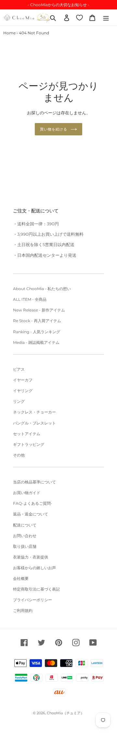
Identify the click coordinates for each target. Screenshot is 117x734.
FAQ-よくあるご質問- (32, 503)
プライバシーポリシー (32, 599)
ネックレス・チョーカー (34, 412)
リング (19, 401)
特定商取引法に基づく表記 (36, 589)
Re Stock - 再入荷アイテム (37, 320)
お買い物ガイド (26, 492)
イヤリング (22, 390)
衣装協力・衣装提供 (30, 557)
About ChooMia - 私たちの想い (42, 288)
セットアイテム (26, 433)
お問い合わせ (24, 535)
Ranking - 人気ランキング (36, 331)
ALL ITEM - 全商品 (29, 299)
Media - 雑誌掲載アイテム (36, 342)
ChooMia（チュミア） (65, 713)
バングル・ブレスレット (34, 423)
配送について (24, 525)
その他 (19, 455)
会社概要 (21, 578)
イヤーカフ (22, 380)
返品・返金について (30, 514)
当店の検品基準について (34, 482)
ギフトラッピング (28, 444)
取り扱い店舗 (24, 546)
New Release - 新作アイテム (39, 310)
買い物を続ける (53, 129)
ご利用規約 (22, 610)
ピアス (19, 369)
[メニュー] (106, 17)
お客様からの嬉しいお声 (34, 567)
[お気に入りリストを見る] (79, 17)
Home (9, 32)
